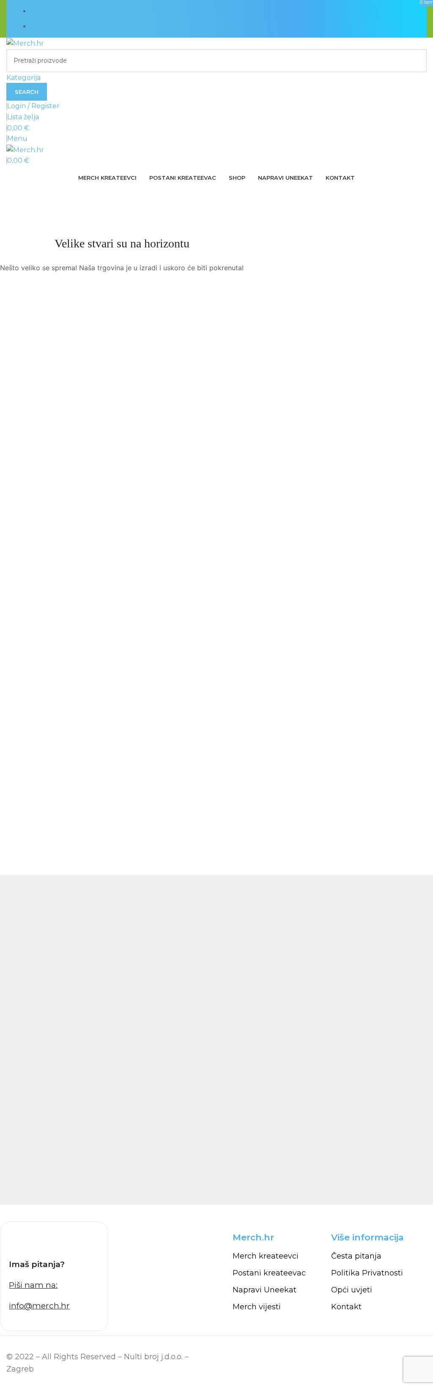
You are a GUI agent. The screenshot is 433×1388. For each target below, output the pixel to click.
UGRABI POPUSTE (62, 26)
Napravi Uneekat (264, 1290)
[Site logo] (25, 43)
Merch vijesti (257, 1306)
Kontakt (346, 1306)
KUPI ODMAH (53, 11)
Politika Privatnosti (367, 1273)
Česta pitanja (356, 1256)
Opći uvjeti (351, 1290)
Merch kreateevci (266, 1256)
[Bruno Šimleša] (216, 1039)
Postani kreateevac (269, 1273)
